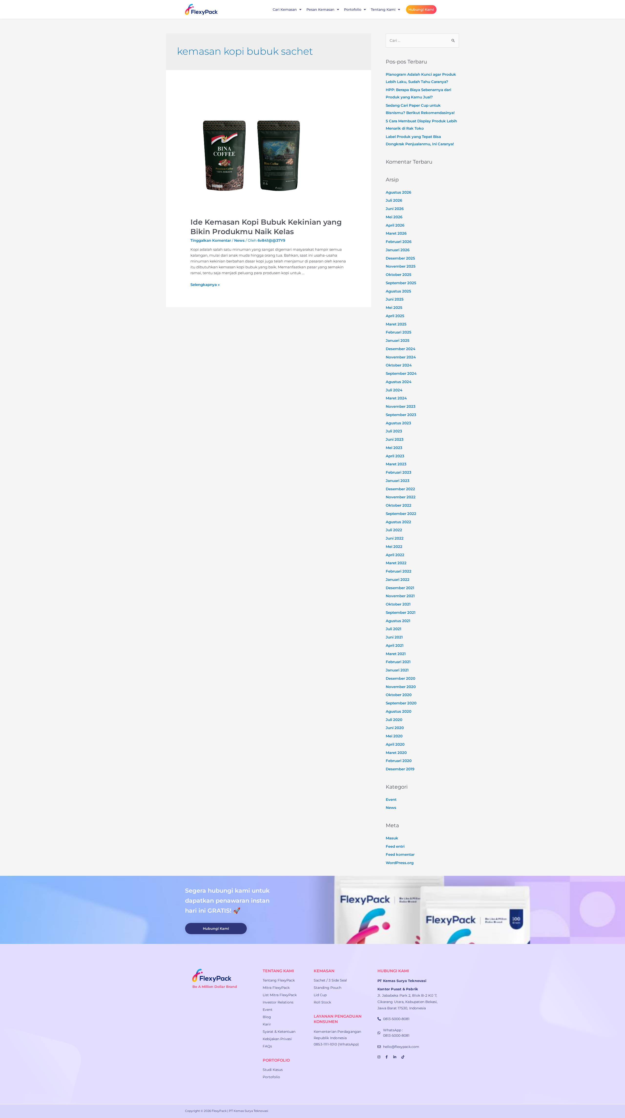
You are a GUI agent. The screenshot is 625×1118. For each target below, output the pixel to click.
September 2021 (401, 612)
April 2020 (395, 744)
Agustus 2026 (398, 192)
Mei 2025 (394, 307)
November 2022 (401, 497)
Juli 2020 (394, 719)
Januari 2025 (397, 340)
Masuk (392, 838)
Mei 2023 (394, 447)
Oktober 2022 (398, 505)
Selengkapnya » (205, 284)
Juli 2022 (394, 530)
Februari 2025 (398, 332)
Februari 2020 (399, 760)
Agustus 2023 (398, 423)
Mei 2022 (394, 546)
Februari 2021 (398, 661)
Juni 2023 (395, 439)
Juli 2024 (394, 390)
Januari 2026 (397, 250)
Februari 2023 (398, 472)
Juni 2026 (395, 208)
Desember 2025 (400, 258)
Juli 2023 (394, 431)
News (239, 240)
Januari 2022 (397, 579)
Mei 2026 (394, 217)
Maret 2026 (396, 233)
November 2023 (401, 406)
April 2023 (395, 456)
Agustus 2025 (398, 291)
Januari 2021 (397, 670)
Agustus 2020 (398, 711)
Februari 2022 (398, 571)
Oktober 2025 (398, 274)
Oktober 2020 (399, 694)
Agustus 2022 (398, 522)
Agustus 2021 (398, 620)
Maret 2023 (396, 464)
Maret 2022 (396, 563)
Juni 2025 (395, 299)
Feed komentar (400, 854)
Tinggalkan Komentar (210, 240)
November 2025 (401, 266)
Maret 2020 (396, 752)
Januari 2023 (397, 480)
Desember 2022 (400, 489)
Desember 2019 (400, 769)
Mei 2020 (394, 736)
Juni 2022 (395, 538)
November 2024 (401, 357)
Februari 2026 (398, 241)
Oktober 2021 (398, 604)
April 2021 (395, 645)
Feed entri (395, 846)
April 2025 (395, 315)
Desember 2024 (400, 348)
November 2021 (400, 596)
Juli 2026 (394, 200)
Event (391, 799)
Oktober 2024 (399, 365)
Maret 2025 (396, 324)
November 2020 (401, 686)
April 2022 (395, 555)
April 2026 (395, 225)
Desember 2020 (400, 678)
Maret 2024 (396, 398)
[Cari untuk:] (422, 40)
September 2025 (401, 283)
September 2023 (401, 414)
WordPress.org (400, 862)
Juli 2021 (393, 629)
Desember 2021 (400, 587)
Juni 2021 (394, 637)
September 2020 (401, 703)
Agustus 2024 (398, 381)
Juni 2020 (395, 727)
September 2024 (401, 373)
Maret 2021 (396, 653)
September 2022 (401, 513)
